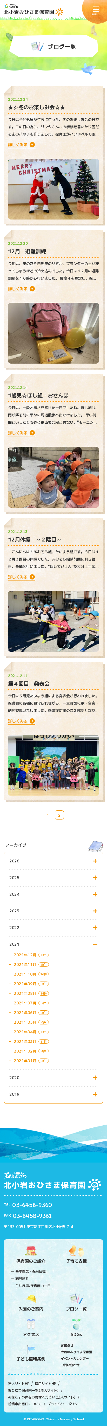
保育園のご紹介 (30, 1261)
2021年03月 (25, 1041)
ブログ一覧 (76, 1309)
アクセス (31, 1334)
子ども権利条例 (30, 1359)
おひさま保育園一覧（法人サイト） (33, 1390)
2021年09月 (25, 983)
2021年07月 (25, 1002)
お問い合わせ (70, 1365)
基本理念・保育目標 (30, 1271)
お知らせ (67, 1345)
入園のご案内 (30, 1309)
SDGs (76, 1334)
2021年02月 (25, 1051)
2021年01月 (25, 1060)
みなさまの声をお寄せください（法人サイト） (42, 1397)
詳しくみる (19, 144)
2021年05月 (25, 1022)
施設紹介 (22, 1278)
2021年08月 (25, 993)
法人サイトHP (18, 1383)
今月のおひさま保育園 (76, 1352)
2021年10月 (25, 974)
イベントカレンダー (75, 1358)
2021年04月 (25, 1031)
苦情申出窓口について (25, 1404)
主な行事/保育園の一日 (33, 1285)
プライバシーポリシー (64, 1404)
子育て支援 (76, 1261)
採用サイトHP (45, 1383)
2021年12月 (25, 954)
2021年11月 (25, 964)
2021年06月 (25, 1012)
